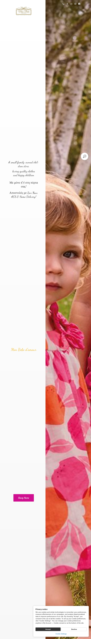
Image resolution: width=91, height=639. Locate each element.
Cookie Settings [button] (61, 634)
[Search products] (85, 156)
